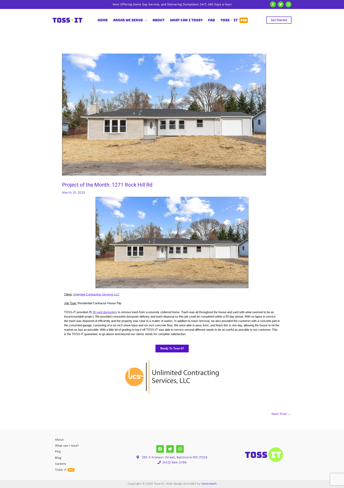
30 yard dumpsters (105, 312)
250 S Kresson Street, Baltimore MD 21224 (174, 457)
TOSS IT (64, 470)
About (59, 439)
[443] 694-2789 (175, 462)
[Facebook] (273, 4)
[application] (145, 20)
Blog (58, 458)
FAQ (58, 451)
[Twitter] (281, 4)
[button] (278, 20)
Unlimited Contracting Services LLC (96, 294)
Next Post (281, 414)
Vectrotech (209, 483)
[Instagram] (288, 4)
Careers (60, 464)
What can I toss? (67, 445)
